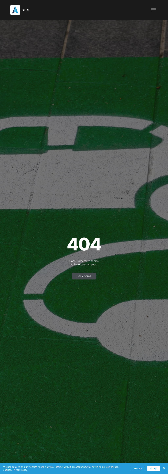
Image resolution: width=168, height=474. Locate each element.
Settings (138, 468)
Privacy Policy (20, 469)
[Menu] (153, 10)
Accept (153, 468)
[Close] (164, 468)
